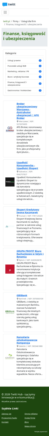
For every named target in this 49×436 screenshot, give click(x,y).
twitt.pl (6, 21)
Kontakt (5, 422)
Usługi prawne (24, 60)
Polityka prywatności (40, 432)
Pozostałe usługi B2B (24, 66)
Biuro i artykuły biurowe (24, 77)
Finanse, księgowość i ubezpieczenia (24, 83)
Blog (27, 422)
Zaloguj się (6, 414)
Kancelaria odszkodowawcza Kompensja (27, 339)
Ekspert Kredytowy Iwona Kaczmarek (28, 211)
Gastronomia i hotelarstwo (24, 90)
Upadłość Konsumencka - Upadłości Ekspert (27, 165)
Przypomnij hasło (9, 418)
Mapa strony (30, 426)
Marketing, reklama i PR (24, 71)
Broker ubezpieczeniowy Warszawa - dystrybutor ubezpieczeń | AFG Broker (28, 110)
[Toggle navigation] (5, 12)
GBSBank (22, 295)
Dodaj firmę (30, 418)
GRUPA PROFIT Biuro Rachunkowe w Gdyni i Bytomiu (30, 253)
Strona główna (31, 414)
